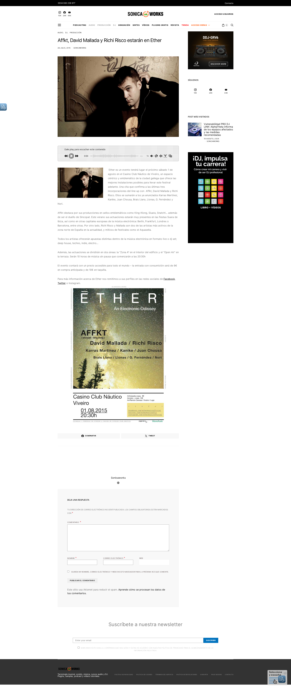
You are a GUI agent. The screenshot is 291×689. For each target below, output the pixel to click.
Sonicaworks (80, 48)
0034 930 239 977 (66, 3)
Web (141, 558)
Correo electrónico (114, 557)
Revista (175, 25)
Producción (104, 25)
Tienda (185, 25)
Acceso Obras (199, 25)
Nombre (72, 557)
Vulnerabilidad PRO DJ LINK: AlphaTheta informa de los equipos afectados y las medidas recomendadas (218, 129)
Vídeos (145, 25)
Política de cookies (144, 674)
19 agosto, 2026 (211, 139)
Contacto (229, 3)
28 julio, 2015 (64, 48)
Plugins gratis (160, 25)
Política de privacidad (124, 674)
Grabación (124, 25)
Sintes (136, 25)
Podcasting (79, 25)
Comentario (73, 522)
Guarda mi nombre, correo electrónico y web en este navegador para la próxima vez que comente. (120, 572)
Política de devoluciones (186, 674)
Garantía (204, 674)
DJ (114, 25)
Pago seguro (216, 674)
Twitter (62, 283)
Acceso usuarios (223, 14)
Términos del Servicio (164, 674)
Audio (92, 25)
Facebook (169, 278)
